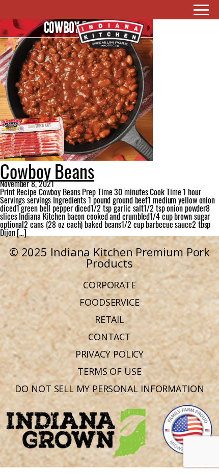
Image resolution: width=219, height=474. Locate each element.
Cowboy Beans (47, 169)
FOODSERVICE (109, 302)
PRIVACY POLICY (109, 354)
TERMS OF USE (109, 371)
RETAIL (109, 319)
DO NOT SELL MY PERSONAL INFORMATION (109, 388)
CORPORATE (109, 285)
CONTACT (109, 337)
